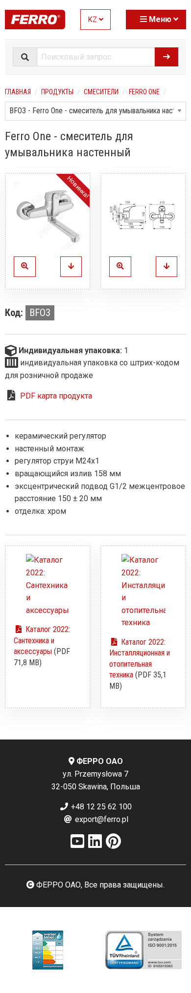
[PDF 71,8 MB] (48, 585)
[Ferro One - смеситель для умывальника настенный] (48, 216)
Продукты (57, 92)
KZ (93, 20)
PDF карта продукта (56, 396)
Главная (18, 92)
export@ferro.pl (100, 819)
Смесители (101, 92)
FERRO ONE (144, 92)
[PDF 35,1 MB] (143, 591)
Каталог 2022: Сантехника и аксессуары (42, 640)
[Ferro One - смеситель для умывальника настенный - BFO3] (71, 266)
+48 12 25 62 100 (100, 806)
